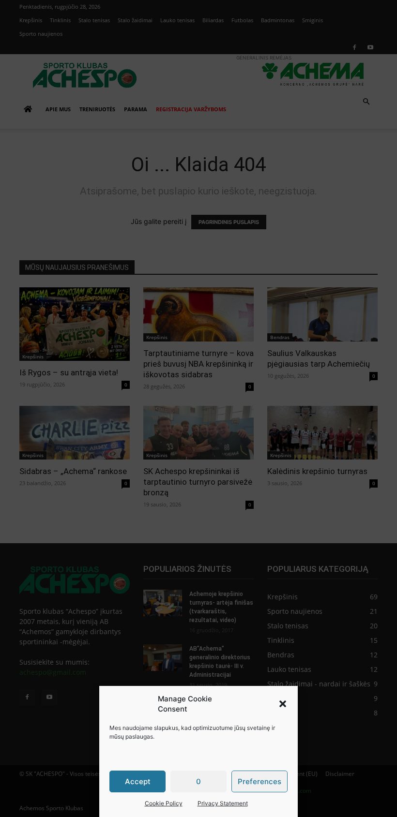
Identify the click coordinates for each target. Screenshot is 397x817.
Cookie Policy (164, 803)
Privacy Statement (223, 803)
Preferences (259, 781)
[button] (283, 704)
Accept (138, 781)
